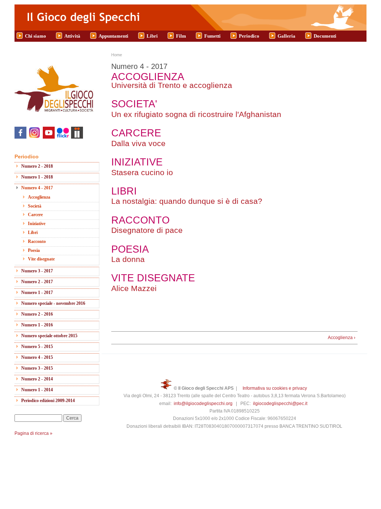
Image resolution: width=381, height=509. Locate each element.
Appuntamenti (113, 36)
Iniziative (36, 223)
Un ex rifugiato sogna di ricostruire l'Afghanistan (196, 114)
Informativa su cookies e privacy (275, 388)
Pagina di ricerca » (33, 433)
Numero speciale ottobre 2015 (49, 335)
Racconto (37, 241)
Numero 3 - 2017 (37, 271)
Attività (72, 36)
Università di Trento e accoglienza (171, 85)
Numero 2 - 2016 (37, 314)
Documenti (325, 36)
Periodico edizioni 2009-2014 (48, 400)
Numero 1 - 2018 (37, 177)
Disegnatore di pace (147, 230)
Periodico (249, 36)
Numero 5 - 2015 (37, 346)
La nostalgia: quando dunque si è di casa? (186, 201)
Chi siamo (35, 36)
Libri (152, 36)
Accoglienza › (341, 337)
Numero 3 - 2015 (37, 368)
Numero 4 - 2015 (37, 357)
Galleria (286, 36)
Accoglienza (39, 197)
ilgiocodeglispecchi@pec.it (280, 403)
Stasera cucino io (142, 172)
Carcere (35, 214)
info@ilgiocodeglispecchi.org (203, 403)
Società (34, 206)
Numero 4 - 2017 (37, 187)
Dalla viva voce (138, 143)
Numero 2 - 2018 (37, 166)
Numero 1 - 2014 (37, 389)
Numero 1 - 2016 (37, 325)
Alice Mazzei (134, 288)
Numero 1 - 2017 (37, 292)
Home (116, 55)
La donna (129, 259)
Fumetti (212, 36)
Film (181, 36)
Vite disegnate (41, 259)
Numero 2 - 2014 (37, 379)
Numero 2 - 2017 (37, 281)
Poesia (34, 250)
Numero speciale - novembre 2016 (53, 303)
